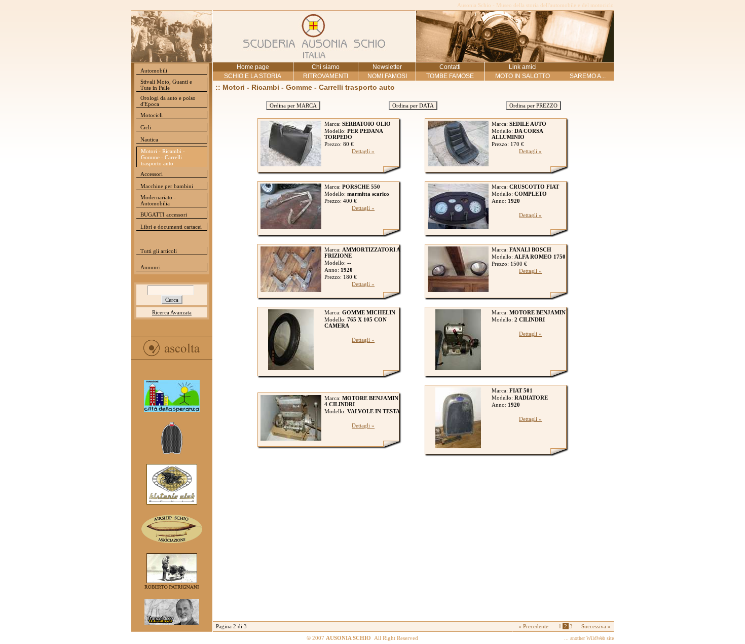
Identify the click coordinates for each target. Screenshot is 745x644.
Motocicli (151, 115)
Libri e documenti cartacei (171, 227)
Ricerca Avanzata (172, 312)
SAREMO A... (588, 76)
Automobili (153, 70)
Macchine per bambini (166, 186)
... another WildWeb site (589, 638)
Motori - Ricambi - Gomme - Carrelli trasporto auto (163, 157)
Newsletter (387, 66)
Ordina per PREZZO (533, 105)
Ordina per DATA (413, 105)
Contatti (450, 66)
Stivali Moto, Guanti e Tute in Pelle (166, 85)
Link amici (523, 66)
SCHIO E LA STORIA (252, 76)
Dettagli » (363, 151)
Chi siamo (326, 66)
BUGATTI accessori (163, 214)
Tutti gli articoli (158, 251)
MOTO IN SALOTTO (522, 76)
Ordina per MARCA (293, 105)
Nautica (149, 139)
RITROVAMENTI (325, 76)
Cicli (145, 127)
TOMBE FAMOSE (450, 76)
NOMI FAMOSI (387, 76)
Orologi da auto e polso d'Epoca (168, 101)
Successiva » (596, 626)
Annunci (150, 267)
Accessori (151, 174)
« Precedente (533, 626)
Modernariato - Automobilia (158, 200)
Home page (253, 66)
